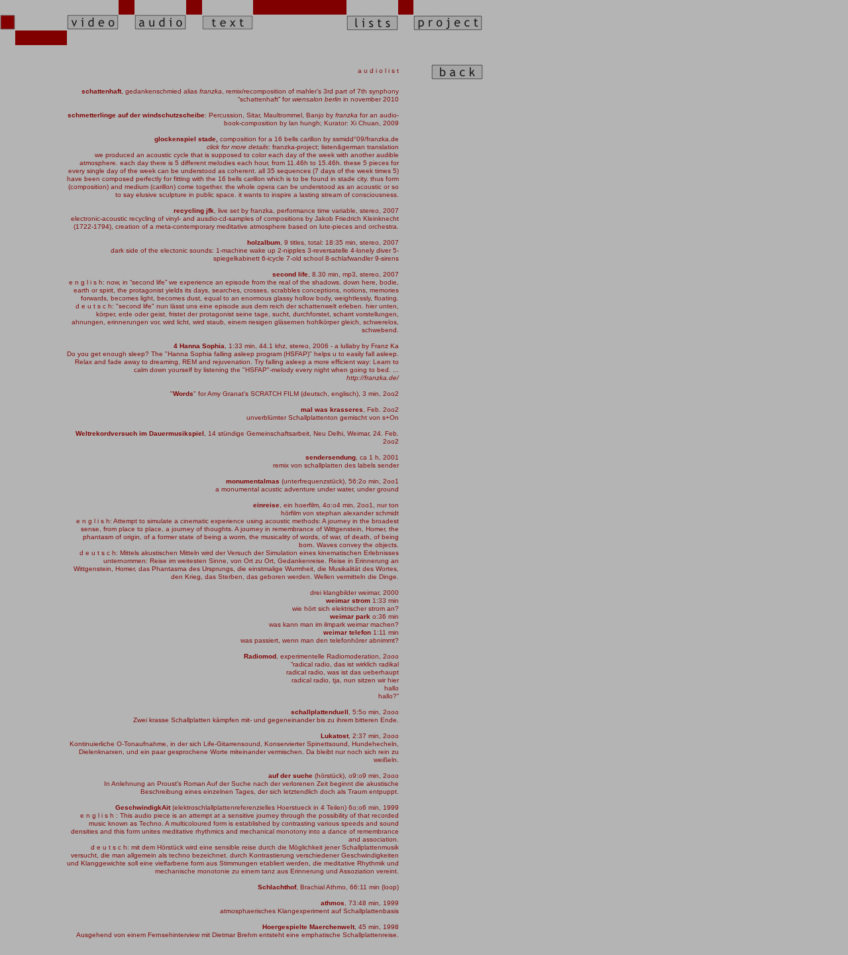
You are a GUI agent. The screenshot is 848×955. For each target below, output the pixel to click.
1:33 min (362, 600)
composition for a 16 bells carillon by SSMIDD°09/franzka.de (276, 139)
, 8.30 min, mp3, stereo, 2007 (335, 274)
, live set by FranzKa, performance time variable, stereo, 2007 (286, 210)
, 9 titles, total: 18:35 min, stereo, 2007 (323, 242)
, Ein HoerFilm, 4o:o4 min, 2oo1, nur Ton (326, 505)
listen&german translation (360, 147)
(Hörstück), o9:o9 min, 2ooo (333, 775)
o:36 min (364, 616)
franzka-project (294, 147)
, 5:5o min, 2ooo (345, 712)
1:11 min (361, 632)
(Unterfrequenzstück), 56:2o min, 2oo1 (312, 481)
